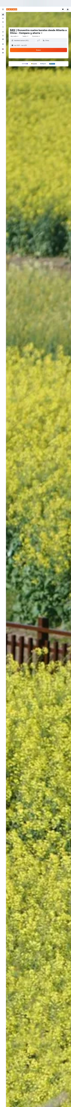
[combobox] (36, 36)
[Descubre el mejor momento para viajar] (3, 39)
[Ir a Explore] (3, 32)
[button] (3, 9)
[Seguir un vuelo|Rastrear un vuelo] (3, 35)
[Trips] (3, 44)
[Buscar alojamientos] (3, 18)
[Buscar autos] (3, 22)
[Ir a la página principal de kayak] (11, 9)
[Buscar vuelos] (3, 14)
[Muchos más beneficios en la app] (3, 27)
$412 (12, 30)
